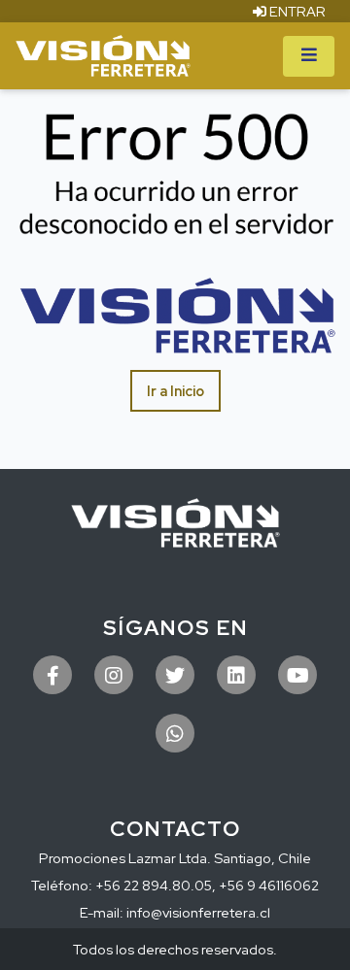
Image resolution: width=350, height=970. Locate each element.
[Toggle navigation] (308, 56)
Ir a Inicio (175, 391)
